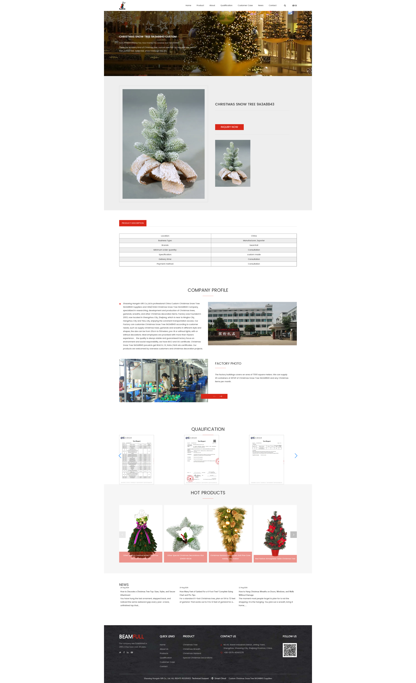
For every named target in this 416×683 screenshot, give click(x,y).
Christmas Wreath (191, 649)
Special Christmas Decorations (197, 657)
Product (200, 5)
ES (296, 5)
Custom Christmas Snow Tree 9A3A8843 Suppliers (250, 678)
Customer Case (245, 5)
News (260, 5)
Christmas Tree (136, 43)
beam (131, 637)
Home (188, 5)
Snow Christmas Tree (149, 43)
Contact (272, 5)
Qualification (226, 5)
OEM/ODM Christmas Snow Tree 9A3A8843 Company (172, 307)
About (212, 5)
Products (164, 653)
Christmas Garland (192, 653)
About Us (164, 649)
